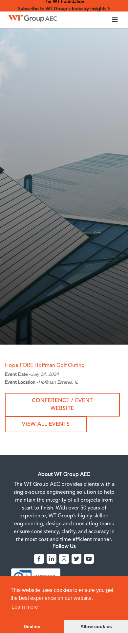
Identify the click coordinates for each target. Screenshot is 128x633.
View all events (46, 424)
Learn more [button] (24, 607)
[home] (31, 16)
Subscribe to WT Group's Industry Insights (63, 9)
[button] (115, 19)
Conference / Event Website (62, 404)
